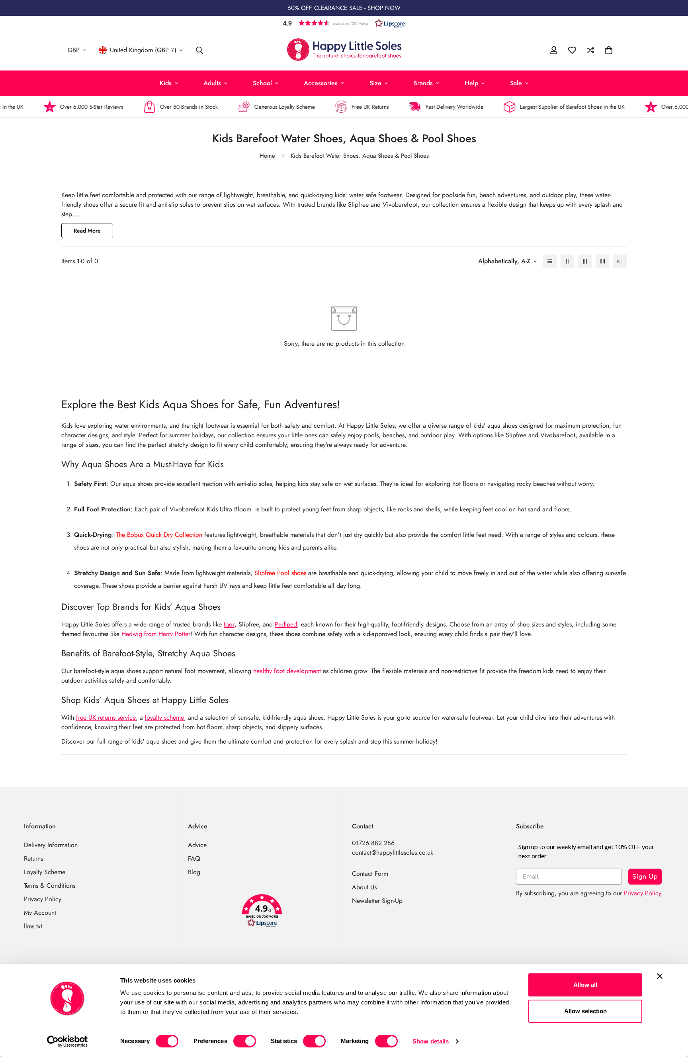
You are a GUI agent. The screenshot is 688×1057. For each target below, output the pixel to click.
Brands (423, 83)
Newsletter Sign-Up (377, 900)
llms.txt (33, 926)
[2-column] (567, 261)
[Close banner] (660, 976)
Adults (212, 83)
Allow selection (585, 1011)
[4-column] (602, 261)
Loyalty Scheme (44, 872)
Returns (33, 858)
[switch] (244, 1041)
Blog (194, 872)
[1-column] (550, 261)
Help (471, 83)
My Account (40, 912)
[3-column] (585, 261)
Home (267, 155)
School (262, 83)
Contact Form (370, 873)
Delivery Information (51, 845)
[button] (344, 23)
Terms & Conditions (49, 885)
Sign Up (645, 876)
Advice (197, 845)
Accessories (321, 83)
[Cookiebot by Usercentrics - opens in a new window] (67, 1041)
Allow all (585, 984)
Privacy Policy (42, 899)
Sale (516, 83)
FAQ (194, 858)
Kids (166, 83)
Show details (430, 1041)
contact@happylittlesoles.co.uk (392, 852)
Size (375, 83)
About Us (364, 887)
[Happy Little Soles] (344, 50)
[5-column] (620, 261)
